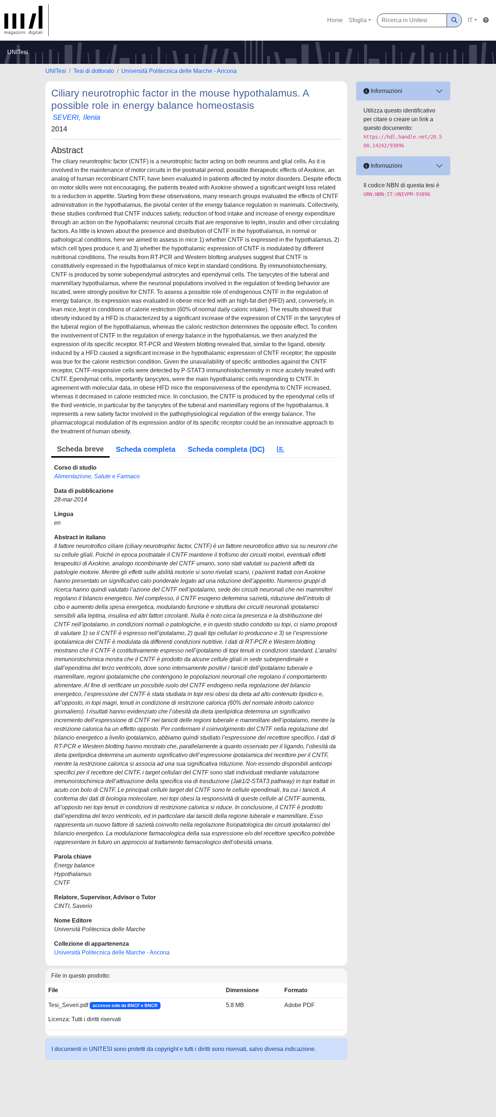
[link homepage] (26, 20)
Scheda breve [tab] (80, 449)
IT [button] (470, 20)
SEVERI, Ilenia (76, 117)
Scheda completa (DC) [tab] (226, 449)
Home (335, 20)
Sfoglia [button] (358, 20)
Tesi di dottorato (93, 71)
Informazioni (385, 91)
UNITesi (55, 71)
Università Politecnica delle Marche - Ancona (179, 71)
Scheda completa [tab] (145, 449)
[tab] (280, 449)
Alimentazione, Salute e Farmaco (97, 476)
